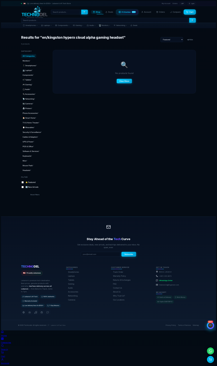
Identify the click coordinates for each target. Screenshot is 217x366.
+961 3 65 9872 (165, 276)
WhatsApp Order (166, 280)
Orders (175, 3)
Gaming (79, 25)
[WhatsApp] (47, 312)
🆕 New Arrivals (31, 187)
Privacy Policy (171, 325)
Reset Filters (35, 195)
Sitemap (196, 325)
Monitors (104, 25)
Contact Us (117, 288)
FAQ (114, 284)
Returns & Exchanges (122, 280)
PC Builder (128, 12)
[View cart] (210, 359)
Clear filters (124, 81)
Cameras (71, 300)
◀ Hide (190, 40)
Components (63, 25)
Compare (177, 12)
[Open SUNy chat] (210, 325)
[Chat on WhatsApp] (210, 350)
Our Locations (118, 300)
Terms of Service (184, 325)
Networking (121, 25)
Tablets (71, 280)
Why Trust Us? (119, 296)
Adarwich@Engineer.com (169, 285)
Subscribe (128, 254)
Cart (191, 12)
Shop (98, 12)
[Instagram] (29, 312)
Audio (92, 25)
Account (147, 12)
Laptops (47, 25)
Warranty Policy (119, 276)
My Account (166, 3)
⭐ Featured (30, 182)
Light (193, 3)
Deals (110, 12)
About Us (117, 292)
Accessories (73, 292)
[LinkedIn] (41, 312)
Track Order (118, 272)
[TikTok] (35, 312)
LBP (182, 3)
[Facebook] (23, 312)
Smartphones (31, 25)
